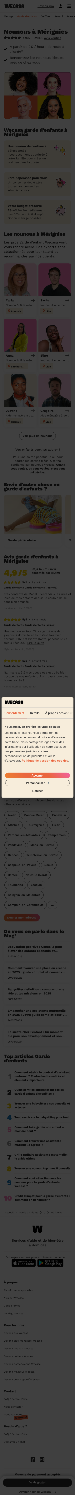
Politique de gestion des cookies (45, 760)
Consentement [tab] (14, 712)
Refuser (37, 790)
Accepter (38, 775)
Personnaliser (35, 782)
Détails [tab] (34, 712)
